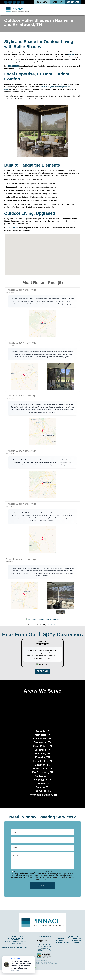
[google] (10, 2)
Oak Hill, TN (42, 783)
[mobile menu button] (77, 9)
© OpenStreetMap (51, 625)
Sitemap (75, 942)
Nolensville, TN (43, 779)
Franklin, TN (42, 757)
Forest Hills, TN (42, 761)
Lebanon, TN (42, 764)
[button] (46, 262)
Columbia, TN (42, 749)
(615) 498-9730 (42, 876)
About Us (62, 939)
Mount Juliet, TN (42, 768)
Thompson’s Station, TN (42, 794)
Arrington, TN (42, 734)
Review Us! (42, 671)
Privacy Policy (59, 877)
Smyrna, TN (42, 787)
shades (71, 54)
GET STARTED (73, 2)
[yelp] (14, 2)
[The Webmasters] (42, 960)
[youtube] (22, 2)
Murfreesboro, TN (42, 772)
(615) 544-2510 (13, 66)
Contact (61, 940)
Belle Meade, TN (42, 738)
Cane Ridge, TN (42, 746)
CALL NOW (57, 2)
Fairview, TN (42, 753)
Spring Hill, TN (42, 791)
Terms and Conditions (76, 939)
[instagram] (18, 2)
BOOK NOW (42, 2)
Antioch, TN (42, 731)
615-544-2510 (15, 939)
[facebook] (6, 2)
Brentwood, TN (42, 742)
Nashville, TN (42, 776)
